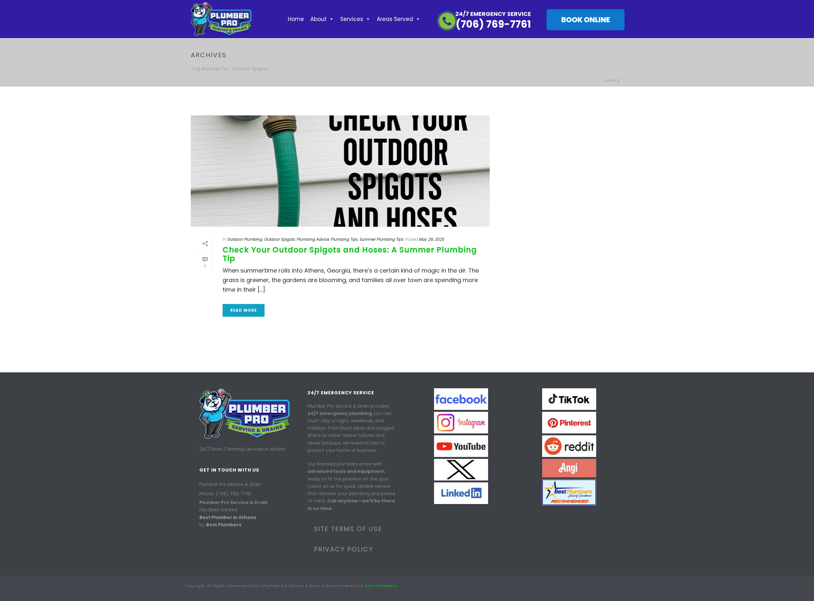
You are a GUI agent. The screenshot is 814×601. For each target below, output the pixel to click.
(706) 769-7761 (493, 24)
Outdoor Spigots (279, 239)
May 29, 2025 (432, 239)
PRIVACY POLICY (343, 549)
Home (296, 19)
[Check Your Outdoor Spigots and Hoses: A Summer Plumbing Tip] (340, 171)
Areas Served (395, 19)
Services (351, 19)
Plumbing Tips (344, 239)
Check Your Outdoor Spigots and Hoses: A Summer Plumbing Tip (350, 254)
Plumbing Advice (313, 239)
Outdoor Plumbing (244, 239)
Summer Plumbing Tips (382, 239)
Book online (585, 20)
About (318, 19)
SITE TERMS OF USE (348, 528)
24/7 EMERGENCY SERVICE (493, 14)
